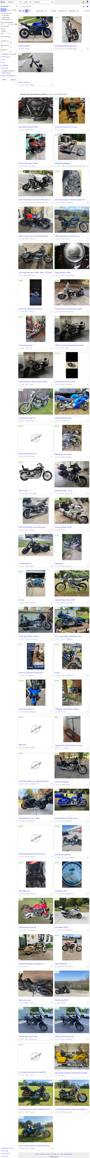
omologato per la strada (9, 54)
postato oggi (5, 17)
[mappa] (30, 10)
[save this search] (87, 6)
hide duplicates (6, 19)
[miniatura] (23, 10)
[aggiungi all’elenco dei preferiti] (20, 49)
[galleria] (26, 10)
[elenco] (20, 10)
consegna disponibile (8, 71)
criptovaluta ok (6, 73)
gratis (4, 31)
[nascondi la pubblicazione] (51, 49)
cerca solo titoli (6, 13)
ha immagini (5, 15)
